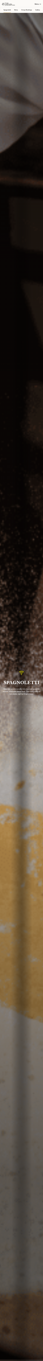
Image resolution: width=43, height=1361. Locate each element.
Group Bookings (26, 10)
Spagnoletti (7, 10)
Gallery (37, 10)
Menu (16, 10)
